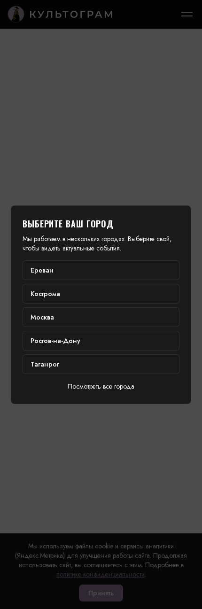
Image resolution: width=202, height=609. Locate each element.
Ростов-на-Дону (55, 340)
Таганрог (45, 364)
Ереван (42, 270)
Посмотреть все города (101, 386)
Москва (42, 317)
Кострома (45, 293)
